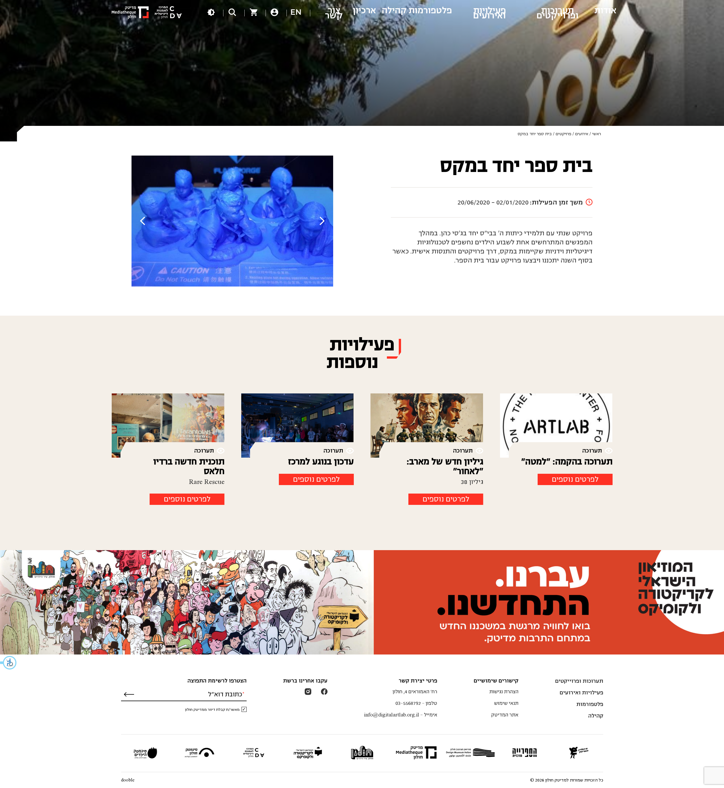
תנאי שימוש (506, 703)
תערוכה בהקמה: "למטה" (567, 461)
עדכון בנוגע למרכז (321, 461)
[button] (8, 663)
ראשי (596, 134)
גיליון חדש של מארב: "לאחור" (445, 466)
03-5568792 (408, 703)
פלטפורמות (589, 704)
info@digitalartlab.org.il (391, 715)
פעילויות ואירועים (581, 693)
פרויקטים (563, 134)
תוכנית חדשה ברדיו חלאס (189, 466)
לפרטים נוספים (575, 479)
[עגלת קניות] (253, 13)
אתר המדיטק (504, 715)
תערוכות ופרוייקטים (579, 681)
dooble (128, 780)
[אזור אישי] (274, 13)
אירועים (581, 134)
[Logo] (147, 13)
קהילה (595, 716)
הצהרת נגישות (503, 691)
